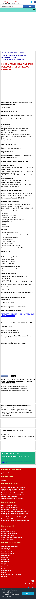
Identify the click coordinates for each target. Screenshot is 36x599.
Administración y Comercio (9, 546)
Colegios (3, 480)
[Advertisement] (18, 31)
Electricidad (5, 561)
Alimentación (5, 550)
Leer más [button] (8, 596)
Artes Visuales (5, 555)
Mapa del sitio (29, 584)
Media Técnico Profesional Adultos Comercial (15, 511)
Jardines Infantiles (7, 473)
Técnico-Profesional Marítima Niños (12, 495)
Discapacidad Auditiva (8, 531)
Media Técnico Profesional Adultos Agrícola (14, 517)
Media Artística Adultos (8, 519)
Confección (4, 557)
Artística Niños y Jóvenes (9, 496)
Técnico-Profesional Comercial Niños (12, 493)
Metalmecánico (6, 570)
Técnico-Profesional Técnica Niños (12, 491)
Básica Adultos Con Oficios (9, 507)
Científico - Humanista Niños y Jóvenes (13, 487)
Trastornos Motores (7, 539)
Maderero (4, 567)
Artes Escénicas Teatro (8, 554)
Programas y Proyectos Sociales (11, 574)
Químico (4, 576)
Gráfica (3, 563)
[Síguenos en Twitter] (31, 2)
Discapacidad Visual (7, 535)
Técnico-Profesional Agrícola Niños (12, 498)
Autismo (3, 529)
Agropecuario (5, 548)
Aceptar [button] (28, 593)
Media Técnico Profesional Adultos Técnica (14, 513)
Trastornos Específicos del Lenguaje (12, 537)
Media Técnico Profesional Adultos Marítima (15, 520)
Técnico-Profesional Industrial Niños (12, 489)
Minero (3, 572)
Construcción (5, 559)
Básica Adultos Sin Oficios (9, 505)
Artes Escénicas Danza (8, 552)
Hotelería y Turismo (7, 565)
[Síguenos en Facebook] (34, 2)
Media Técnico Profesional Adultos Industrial (15, 515)
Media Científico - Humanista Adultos (12, 509)
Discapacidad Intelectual (9, 533)
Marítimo (4, 569)
